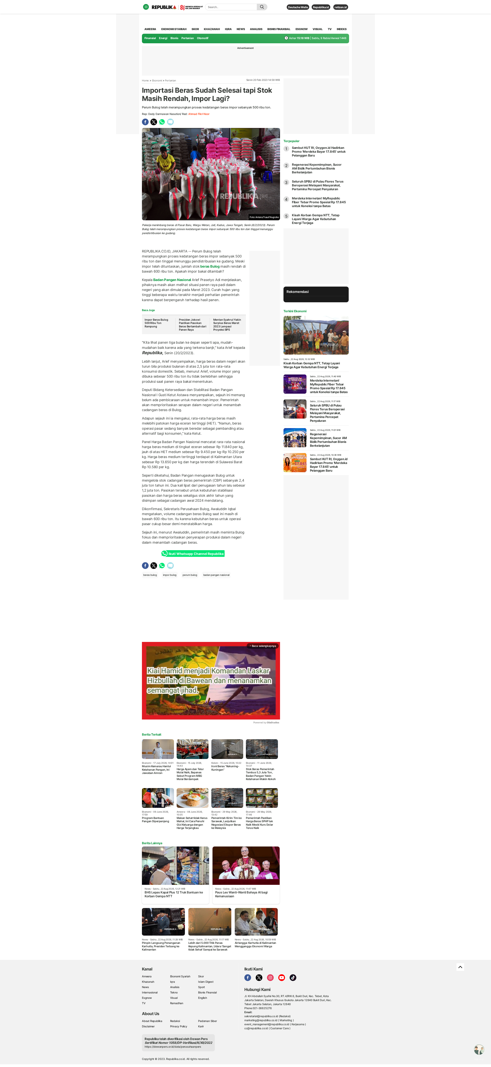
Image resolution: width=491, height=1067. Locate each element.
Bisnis (174, 38)
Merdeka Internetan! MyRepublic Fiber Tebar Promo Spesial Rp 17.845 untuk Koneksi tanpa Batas (319, 202)
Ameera (147, 976)
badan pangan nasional (216, 574)
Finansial (150, 38)
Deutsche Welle (298, 7)
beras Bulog (209, 266)
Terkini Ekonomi (294, 311)
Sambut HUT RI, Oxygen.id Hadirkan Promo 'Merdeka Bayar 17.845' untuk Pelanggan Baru (319, 151)
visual (318, 29)
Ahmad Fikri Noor (198, 114)
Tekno (174, 992)
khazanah (212, 29)
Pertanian (187, 38)
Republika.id (321, 7)
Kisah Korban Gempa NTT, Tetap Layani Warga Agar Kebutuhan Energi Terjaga (315, 219)
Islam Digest (205, 981)
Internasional (149, 992)
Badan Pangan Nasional (172, 280)
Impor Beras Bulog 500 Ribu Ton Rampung (156, 323)
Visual (174, 997)
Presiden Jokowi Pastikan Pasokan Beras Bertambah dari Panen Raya (192, 324)
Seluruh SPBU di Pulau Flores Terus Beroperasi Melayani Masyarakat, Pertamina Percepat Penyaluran (318, 185)
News (145, 987)
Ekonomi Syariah (174, 29)
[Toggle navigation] (146, 7)
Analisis (175, 987)
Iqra (172, 981)
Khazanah (148, 981)
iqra (228, 29)
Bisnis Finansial (278, 29)
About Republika (152, 1021)
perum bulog (190, 574)
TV (330, 29)
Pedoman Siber (207, 1021)
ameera (150, 29)
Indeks (342, 29)
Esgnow (147, 997)
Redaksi (175, 1021)
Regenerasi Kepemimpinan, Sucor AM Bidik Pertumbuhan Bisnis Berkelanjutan (317, 168)
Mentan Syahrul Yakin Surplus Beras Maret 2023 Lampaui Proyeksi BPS (227, 324)
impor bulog (170, 574)
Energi (163, 38)
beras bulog (150, 574)
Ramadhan (176, 1003)
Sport (201, 987)
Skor (201, 976)
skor (195, 29)
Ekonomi (157, 80)
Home (145, 80)
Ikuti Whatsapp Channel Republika (196, 554)
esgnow (302, 29)
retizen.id (341, 7)
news (241, 29)
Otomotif (202, 38)
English (202, 997)
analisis (256, 29)
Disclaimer (148, 1026)
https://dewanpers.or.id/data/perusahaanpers (173, 1046)
